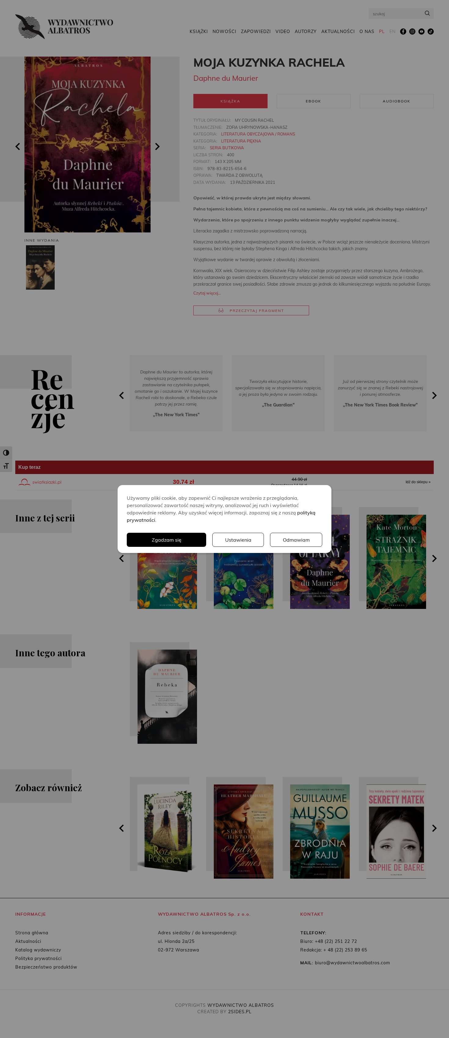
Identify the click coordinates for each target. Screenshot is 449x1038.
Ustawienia (238, 540)
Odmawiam (296, 540)
